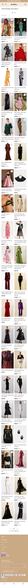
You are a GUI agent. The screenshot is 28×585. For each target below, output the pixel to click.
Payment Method (4, 542)
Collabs (2, 549)
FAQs (2, 544)
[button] (2, 4)
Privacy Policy (4, 547)
